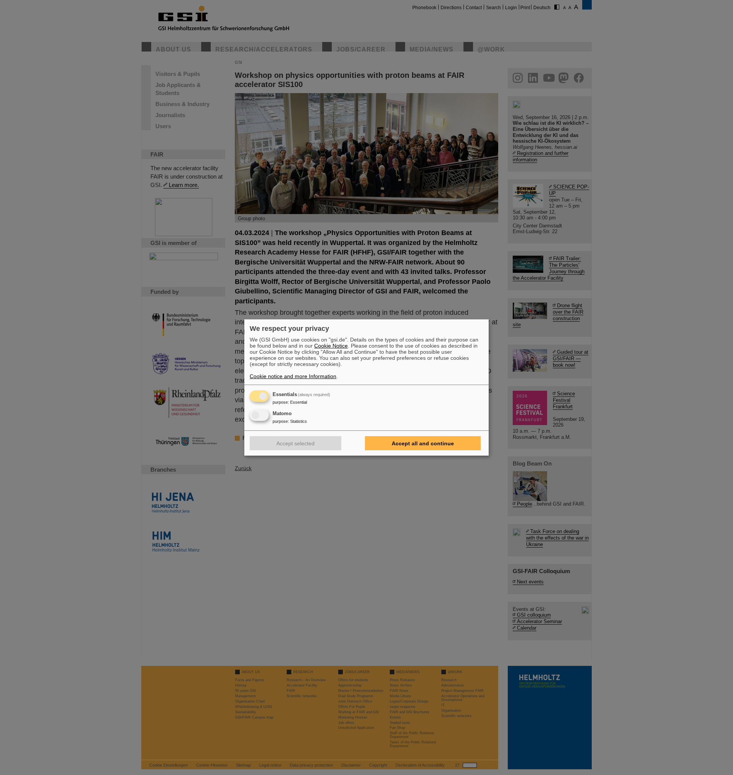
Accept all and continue (423, 443)
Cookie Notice (331, 346)
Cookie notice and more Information (293, 376)
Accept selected (295, 443)
